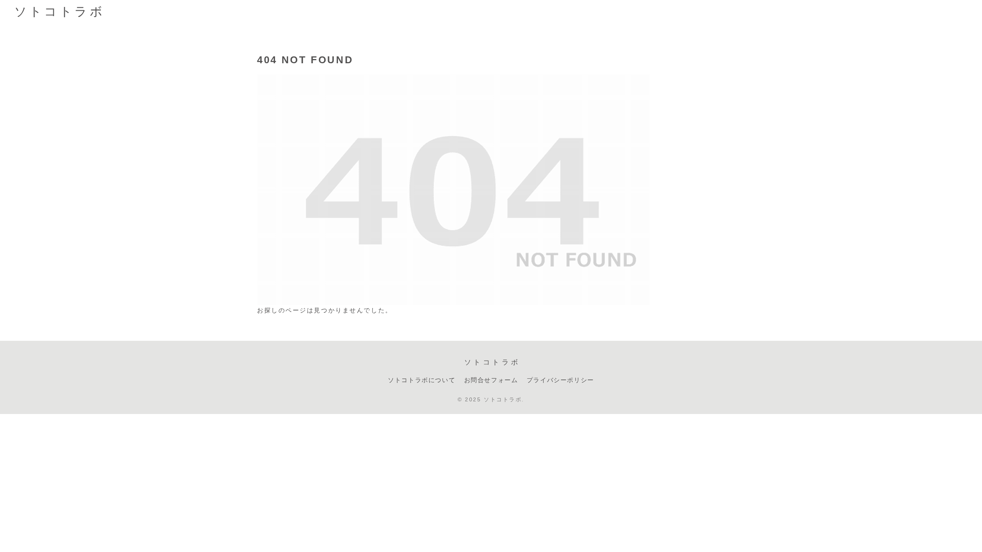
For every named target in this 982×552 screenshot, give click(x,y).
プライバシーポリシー (560, 380)
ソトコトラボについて (421, 380)
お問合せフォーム (491, 380)
